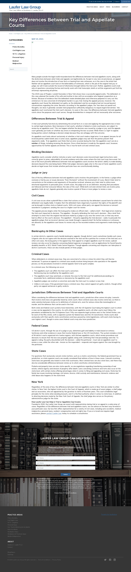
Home (10, 33)
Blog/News (116, 7)
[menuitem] (92, 7)
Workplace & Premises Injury (17, 534)
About (102, 7)
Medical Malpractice (14, 536)
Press (108, 7)
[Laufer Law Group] (26, 8)
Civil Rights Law (18, 33)
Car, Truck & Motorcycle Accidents (19, 527)
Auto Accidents (13, 529)
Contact (125, 7)
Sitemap (10, 554)
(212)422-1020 (126, 1)
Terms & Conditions (70, 492)
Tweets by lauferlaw (109, 514)
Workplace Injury (13, 532)
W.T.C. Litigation (19, 54)
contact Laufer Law (54, 413)
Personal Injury (18, 57)
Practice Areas (92, 7)
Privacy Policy (59, 492)
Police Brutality (19, 47)
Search (117, 1)
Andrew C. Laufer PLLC (15, 545)
